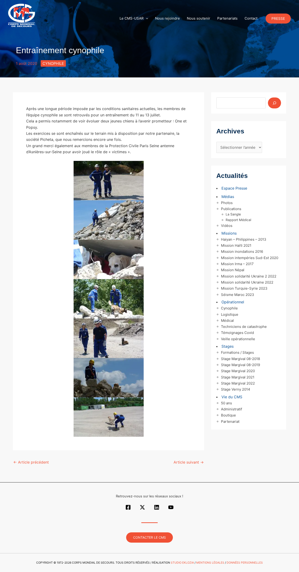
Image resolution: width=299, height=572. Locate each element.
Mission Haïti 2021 (236, 245)
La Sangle (233, 214)
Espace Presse (234, 188)
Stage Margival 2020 (238, 371)
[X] (142, 507)
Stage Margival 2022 (238, 383)
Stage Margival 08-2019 (240, 365)
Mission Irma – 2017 (237, 264)
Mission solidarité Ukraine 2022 (247, 282)
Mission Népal (232, 270)
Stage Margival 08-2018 (240, 359)
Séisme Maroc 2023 (237, 294)
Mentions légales (210, 562)
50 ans (226, 403)
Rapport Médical (238, 220)
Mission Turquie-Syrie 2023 (244, 288)
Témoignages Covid (237, 332)
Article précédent (31, 462)
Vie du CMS (231, 397)
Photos (227, 203)
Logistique (229, 314)
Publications (231, 209)
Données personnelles (245, 562)
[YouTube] (171, 507)
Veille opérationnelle (238, 339)
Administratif (231, 409)
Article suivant (189, 462)
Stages (227, 346)
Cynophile (53, 63)
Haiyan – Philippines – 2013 (243, 239)
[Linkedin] (156, 507)
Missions (229, 233)
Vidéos (226, 225)
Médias (227, 196)
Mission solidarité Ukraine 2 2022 (248, 276)
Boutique (228, 415)
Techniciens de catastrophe (244, 326)
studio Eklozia (182, 562)
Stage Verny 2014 (235, 389)
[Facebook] (128, 507)
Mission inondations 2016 (242, 251)
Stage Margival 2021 (237, 377)
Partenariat (230, 421)
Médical (227, 320)
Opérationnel (232, 302)
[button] (146, 18)
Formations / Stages (237, 352)
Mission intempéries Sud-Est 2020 (249, 258)
